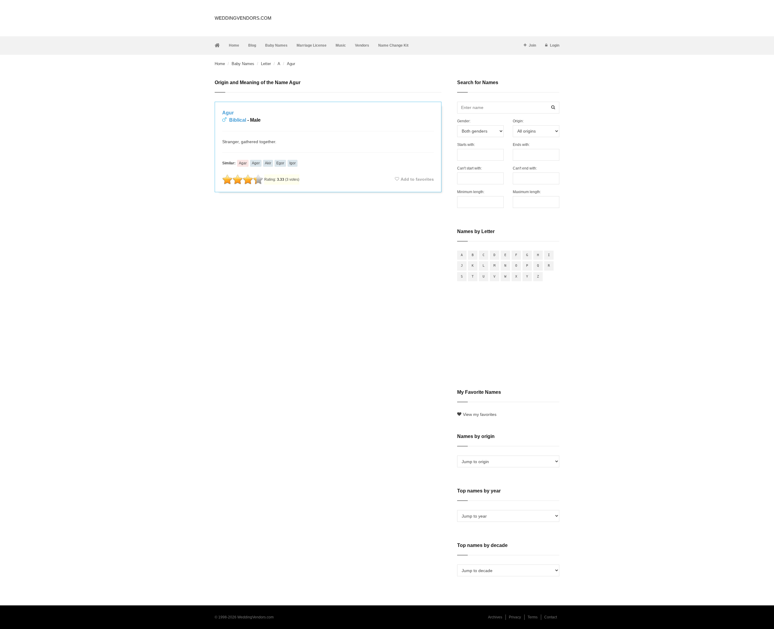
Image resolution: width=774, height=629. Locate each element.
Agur (228, 112)
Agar (243, 163)
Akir (268, 163)
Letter (266, 63)
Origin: (518, 121)
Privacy (515, 617)
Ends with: (521, 145)
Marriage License (312, 45)
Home (234, 45)
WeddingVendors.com (243, 18)
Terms (533, 617)
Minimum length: (470, 192)
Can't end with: (525, 168)
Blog (252, 45)
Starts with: (466, 145)
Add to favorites (417, 179)
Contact (550, 617)
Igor (292, 163)
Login (554, 45)
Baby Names (276, 45)
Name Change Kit (393, 45)
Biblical (237, 120)
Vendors (362, 45)
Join (532, 45)
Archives (495, 617)
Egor (280, 163)
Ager (256, 163)
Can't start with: (469, 168)
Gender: (463, 121)
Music (341, 45)
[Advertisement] (328, 213)
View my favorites (479, 414)
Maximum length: (527, 192)
